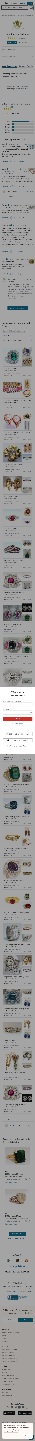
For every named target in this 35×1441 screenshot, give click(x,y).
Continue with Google (19, 734)
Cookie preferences (11, 1432)
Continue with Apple (19, 740)
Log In (17, 719)
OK (26, 1435)
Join (26, 746)
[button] (31, 712)
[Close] (32, 689)
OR (17, 728)
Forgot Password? (17, 723)
